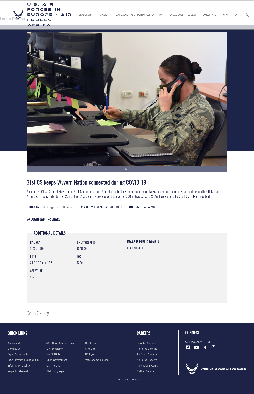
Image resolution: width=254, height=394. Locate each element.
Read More (134, 248)
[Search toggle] (248, 14)
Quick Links (17, 333)
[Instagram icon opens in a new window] (213, 347)
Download (37, 219)
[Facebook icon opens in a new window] (187, 347)
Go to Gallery (38, 312)
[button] (5, 14)
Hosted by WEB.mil (127, 379)
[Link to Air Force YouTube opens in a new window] (196, 347)
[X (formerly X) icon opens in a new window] (205, 347)
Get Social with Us (198, 341)
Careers (144, 333)
